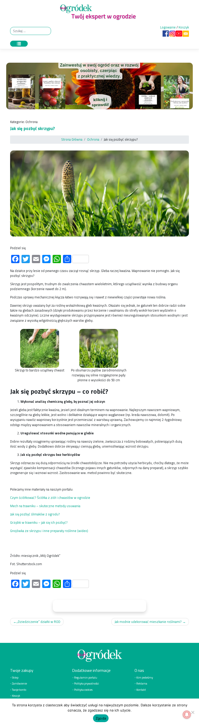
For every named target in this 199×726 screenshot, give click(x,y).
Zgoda (101, 718)
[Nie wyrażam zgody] (192, 712)
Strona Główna (71, 139)
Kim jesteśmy (144, 677)
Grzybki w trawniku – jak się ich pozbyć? (39, 522)
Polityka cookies (83, 689)
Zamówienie (19, 683)
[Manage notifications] (187, 714)
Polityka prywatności (86, 683)
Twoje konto (19, 689)
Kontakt (141, 689)
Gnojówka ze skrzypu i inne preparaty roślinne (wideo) (49, 530)
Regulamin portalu (85, 677)
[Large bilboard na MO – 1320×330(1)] (99, 87)
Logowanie (168, 27)
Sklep (15, 677)
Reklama (141, 683)
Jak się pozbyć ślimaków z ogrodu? (35, 514)
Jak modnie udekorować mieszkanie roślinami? (148, 621)
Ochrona (31, 121)
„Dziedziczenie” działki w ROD (38, 621)
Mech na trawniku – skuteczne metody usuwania (45, 505)
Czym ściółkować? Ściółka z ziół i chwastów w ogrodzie (50, 497)
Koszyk (184, 27)
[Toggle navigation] (19, 44)
